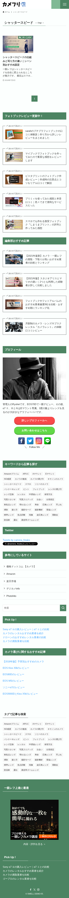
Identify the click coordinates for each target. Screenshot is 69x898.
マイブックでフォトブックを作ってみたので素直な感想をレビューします (43, 157)
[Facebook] (21, 440)
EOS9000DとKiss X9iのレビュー (20, 693)
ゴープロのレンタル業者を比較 (19, 878)
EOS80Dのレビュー (13, 674)
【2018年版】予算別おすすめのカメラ (23, 661)
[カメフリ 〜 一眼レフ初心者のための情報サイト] (13, 4)
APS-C (26, 474)
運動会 (55, 515)
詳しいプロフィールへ (34, 420)
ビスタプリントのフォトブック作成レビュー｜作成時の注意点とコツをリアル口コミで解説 (43, 179)
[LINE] (47, 440)
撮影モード (26, 510)
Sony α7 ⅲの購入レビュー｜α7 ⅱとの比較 (26, 629)
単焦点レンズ (10, 505)
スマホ (28, 484)
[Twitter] (30, 440)
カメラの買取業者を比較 (16, 641)
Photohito (11, 596)
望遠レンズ (51, 510)
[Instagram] (38, 440)
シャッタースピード (12, 484)
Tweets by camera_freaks (16, 540)
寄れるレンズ (25, 505)
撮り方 (14, 510)
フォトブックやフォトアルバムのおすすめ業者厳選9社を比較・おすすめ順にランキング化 (44, 304)
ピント (26, 489)
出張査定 (50, 499)
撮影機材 (39, 510)
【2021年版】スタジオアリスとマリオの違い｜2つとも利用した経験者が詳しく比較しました (44, 282)
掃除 (6, 510)
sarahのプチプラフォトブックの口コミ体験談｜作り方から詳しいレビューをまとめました (44, 134)
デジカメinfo (13, 588)
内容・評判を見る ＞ (34, 844)
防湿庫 (7, 520)
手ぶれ (59, 505)
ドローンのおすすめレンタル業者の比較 (24, 637)
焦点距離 (21, 515)
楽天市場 (11, 581)
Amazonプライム (11, 474)
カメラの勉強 (20, 479)
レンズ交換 (9, 494)
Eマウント (49, 474)
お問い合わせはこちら (34, 430)
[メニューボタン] (64, 4)
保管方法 (48, 494)
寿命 (37, 505)
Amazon (10, 573)
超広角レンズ (42, 515)
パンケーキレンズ (11, 489)
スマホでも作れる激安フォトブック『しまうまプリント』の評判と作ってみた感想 (43, 224)
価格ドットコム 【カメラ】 (21, 566)
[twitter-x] (34, 889)
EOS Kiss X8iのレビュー (16, 668)
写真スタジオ (10, 499)
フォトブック (38, 489)
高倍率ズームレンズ (30, 520)
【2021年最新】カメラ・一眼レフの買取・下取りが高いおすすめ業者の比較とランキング (43, 259)
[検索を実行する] (63, 608)
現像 (31, 515)
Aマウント (37, 474)
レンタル (21, 494)
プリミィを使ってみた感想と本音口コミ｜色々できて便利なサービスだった (43, 202)
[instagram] (38, 889)
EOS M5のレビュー (13, 680)
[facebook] (30, 889)
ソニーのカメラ (41, 484)
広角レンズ (47, 505)
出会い (40, 499)
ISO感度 (7, 479)
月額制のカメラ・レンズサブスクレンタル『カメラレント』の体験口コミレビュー (43, 327)
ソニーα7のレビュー (14, 687)
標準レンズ (9, 515)
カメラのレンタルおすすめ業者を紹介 (23, 633)
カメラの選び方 (37, 479)
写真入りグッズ (26, 499)
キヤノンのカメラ (55, 479)
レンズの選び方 (55, 489)
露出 (15, 520)
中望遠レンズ (35, 494)
